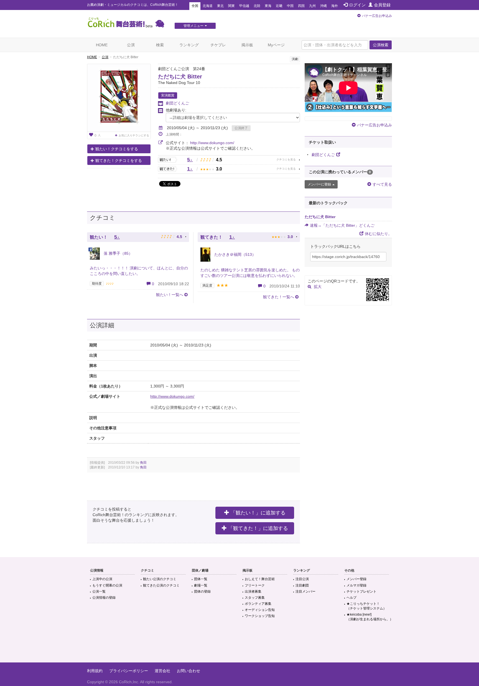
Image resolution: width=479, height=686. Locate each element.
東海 (268, 6)
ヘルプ (351, 598)
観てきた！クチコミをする (118, 160)
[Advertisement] (239, 644)
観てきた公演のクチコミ (161, 585)
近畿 (279, 6)
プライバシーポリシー (128, 671)
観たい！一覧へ (169, 294)
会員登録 (382, 4)
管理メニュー (193, 26)
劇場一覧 (200, 585)
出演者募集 (253, 591)
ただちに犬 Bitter (180, 76)
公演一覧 (99, 591)
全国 (195, 6)
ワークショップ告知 (260, 616)
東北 (220, 6)
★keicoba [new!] (369, 617)
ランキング (189, 45)
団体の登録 (202, 591)
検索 (160, 45)
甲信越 (244, 6)
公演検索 (380, 45)
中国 (290, 6)
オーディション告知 (260, 610)
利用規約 (95, 671)
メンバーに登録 (319, 184)
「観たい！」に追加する (258, 513)
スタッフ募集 (255, 598)
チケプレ (218, 45)
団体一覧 (200, 579)
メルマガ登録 (356, 585)
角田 (143, 463)
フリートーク (255, 585)
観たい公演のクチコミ (159, 579)
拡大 (318, 286)
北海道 (208, 6)
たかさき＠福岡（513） (234, 254)
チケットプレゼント (361, 591)
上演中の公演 (102, 579)
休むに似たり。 (378, 233)
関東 (231, 6)
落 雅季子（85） (118, 253)
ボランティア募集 (258, 604)
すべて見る (382, 184)
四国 (301, 6)
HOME (102, 45)
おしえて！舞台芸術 (260, 579)
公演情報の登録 (104, 598)
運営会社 (162, 671)
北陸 (257, 6)
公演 (131, 45)
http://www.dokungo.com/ (212, 143)
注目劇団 (302, 585)
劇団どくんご (177, 103)
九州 (312, 6)
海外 (334, 6)
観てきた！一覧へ (278, 297)
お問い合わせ (188, 671)
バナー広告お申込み (377, 16)
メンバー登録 (356, 579)
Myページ (276, 45)
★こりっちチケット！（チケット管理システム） (366, 606)
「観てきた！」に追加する (258, 528)
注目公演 (302, 579)
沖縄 (323, 6)
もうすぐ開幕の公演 (107, 585)
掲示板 (247, 45)
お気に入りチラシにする (134, 135)
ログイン (357, 4)
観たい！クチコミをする (116, 149)
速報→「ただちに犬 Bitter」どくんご (342, 225)
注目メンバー (305, 591)
